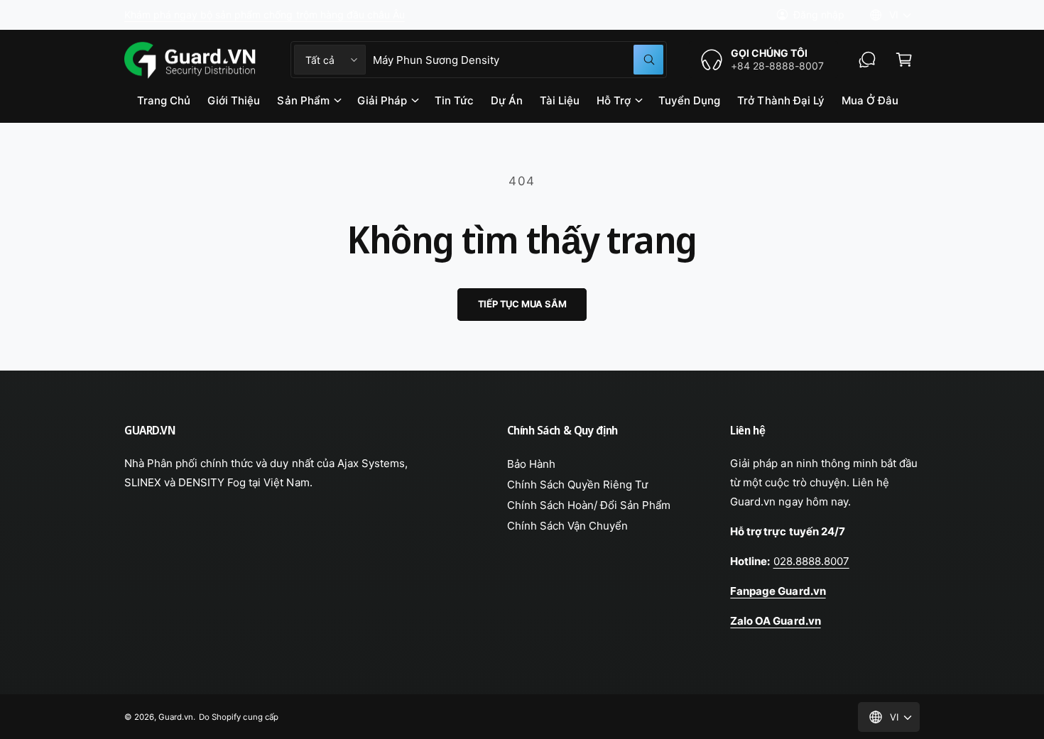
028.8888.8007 (811, 561)
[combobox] (518, 59)
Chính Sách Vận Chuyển (567, 525)
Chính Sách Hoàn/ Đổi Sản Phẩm (588, 505)
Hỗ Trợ (614, 100)
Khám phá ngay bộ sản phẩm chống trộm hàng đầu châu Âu (264, 15)
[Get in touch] (867, 59)
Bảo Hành (531, 464)
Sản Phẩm (303, 100)
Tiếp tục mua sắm (522, 304)
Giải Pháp (382, 100)
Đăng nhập (818, 15)
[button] (904, 59)
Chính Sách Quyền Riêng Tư (577, 484)
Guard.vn (175, 717)
